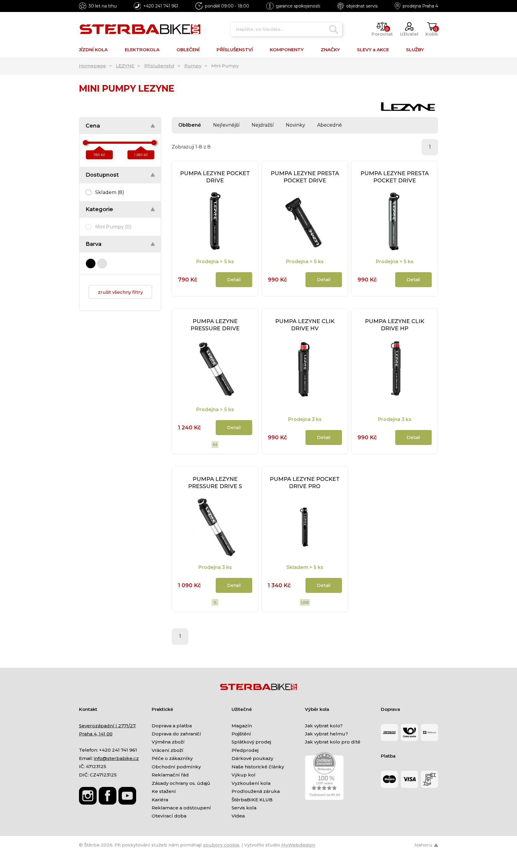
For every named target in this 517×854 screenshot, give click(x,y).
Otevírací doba (169, 816)
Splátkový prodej (251, 742)
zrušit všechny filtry (120, 292)
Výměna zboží (168, 742)
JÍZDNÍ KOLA (93, 49)
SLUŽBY (415, 49)
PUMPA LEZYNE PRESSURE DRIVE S (215, 483)
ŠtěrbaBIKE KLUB (252, 799)
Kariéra (160, 799)
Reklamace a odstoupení (181, 808)
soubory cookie (221, 845)
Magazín (242, 726)
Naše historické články (258, 767)
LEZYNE (125, 66)
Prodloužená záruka (256, 791)
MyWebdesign (298, 845)
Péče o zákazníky (172, 758)
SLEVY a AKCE (373, 49)
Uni (305, 602)
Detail (234, 279)
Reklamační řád (170, 775)
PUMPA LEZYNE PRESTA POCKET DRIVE (305, 177)
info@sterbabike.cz (116, 758)
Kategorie (99, 209)
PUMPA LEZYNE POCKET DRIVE (215, 177)
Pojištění (241, 734)
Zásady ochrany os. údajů (181, 783)
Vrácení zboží (167, 750)
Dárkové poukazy (252, 758)
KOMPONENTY (287, 49)
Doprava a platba (172, 726)
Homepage (92, 66)
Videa (238, 816)
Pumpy (192, 66)
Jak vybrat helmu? (326, 734)
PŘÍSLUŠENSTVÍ (235, 49)
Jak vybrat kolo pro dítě (332, 742)
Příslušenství (159, 66)
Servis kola (244, 808)
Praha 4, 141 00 (95, 734)
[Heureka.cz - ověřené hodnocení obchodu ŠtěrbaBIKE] (324, 776)
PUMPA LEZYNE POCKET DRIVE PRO (305, 483)
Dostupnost (102, 175)
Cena (93, 125)
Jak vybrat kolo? (324, 726)
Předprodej (245, 750)
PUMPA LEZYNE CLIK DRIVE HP (394, 325)
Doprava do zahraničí (176, 734)
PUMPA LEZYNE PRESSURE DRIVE (215, 325)
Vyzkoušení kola (251, 783)
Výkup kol (244, 775)
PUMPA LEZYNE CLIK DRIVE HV (304, 325)
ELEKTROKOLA (142, 49)
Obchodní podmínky (176, 767)
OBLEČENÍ (188, 49)
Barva (93, 244)
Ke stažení (164, 791)
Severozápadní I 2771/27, (107, 726)
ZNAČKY (330, 49)
